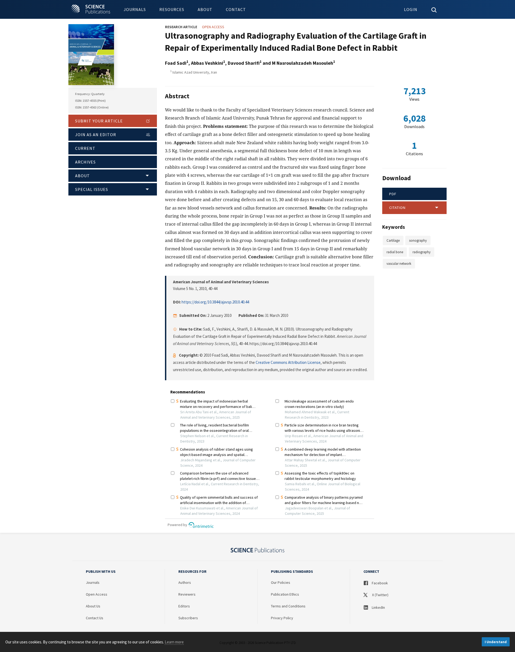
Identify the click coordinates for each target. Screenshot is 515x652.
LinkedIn (378, 607)
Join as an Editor (95, 134)
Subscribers (188, 617)
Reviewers (187, 594)
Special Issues (91, 189)
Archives (85, 162)
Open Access (96, 594)
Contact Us (94, 617)
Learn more (174, 641)
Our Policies (280, 582)
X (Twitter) (379, 594)
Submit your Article (99, 121)
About (205, 9)
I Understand (496, 642)
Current (85, 148)
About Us (93, 606)
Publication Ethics (285, 594)
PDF (392, 193)
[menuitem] (135, 9)
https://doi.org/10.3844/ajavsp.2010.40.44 (215, 302)
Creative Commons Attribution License (288, 362)
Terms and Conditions (288, 606)
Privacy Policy (282, 617)
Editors (184, 606)
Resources (171, 9)
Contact (236, 9)
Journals (135, 9)
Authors (184, 582)
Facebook (379, 583)
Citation (397, 207)
